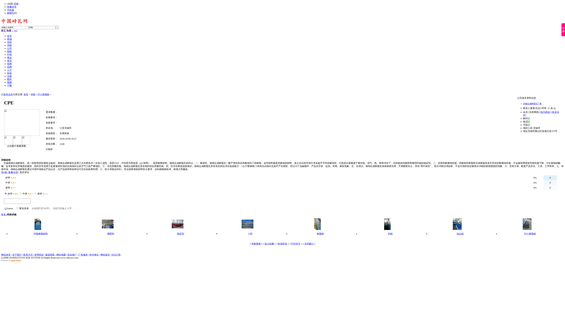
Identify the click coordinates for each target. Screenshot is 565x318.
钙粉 (390, 233)
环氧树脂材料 (41, 233)
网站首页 (6, 255)
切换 (16, 4)
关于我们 (17, 255)
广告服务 (83, 255)
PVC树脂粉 (43, 94)
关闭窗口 (309, 243)
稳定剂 (180, 233)
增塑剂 (110, 233)
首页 (26, 94)
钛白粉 (460, 233)
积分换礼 (94, 255)
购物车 (10, 13)
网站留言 (105, 255)
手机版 (10, 10)
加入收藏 (269, 243)
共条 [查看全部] (10, 172)
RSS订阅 (116, 255)
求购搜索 (256, 243)
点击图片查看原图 (16, 146)
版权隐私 (50, 255)
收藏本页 (11, 7)
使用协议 (39, 255)
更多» (4, 214)
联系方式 (28, 255)
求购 (33, 94)
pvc (16, 30)
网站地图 (61, 255)
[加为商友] (545, 112)
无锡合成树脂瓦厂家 (532, 104)
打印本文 (295, 243)
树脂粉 (320, 233)
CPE (250, 233)
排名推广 (72, 255)
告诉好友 (282, 243)
